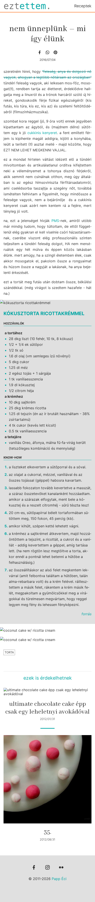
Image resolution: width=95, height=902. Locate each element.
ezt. (27, 6)
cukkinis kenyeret (42, 133)
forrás (86, 614)
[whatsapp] (47, 52)
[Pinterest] (55, 52)
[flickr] (61, 867)
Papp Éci (59, 878)
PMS (55, 220)
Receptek (82, 6)
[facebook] (39, 52)
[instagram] (47, 867)
